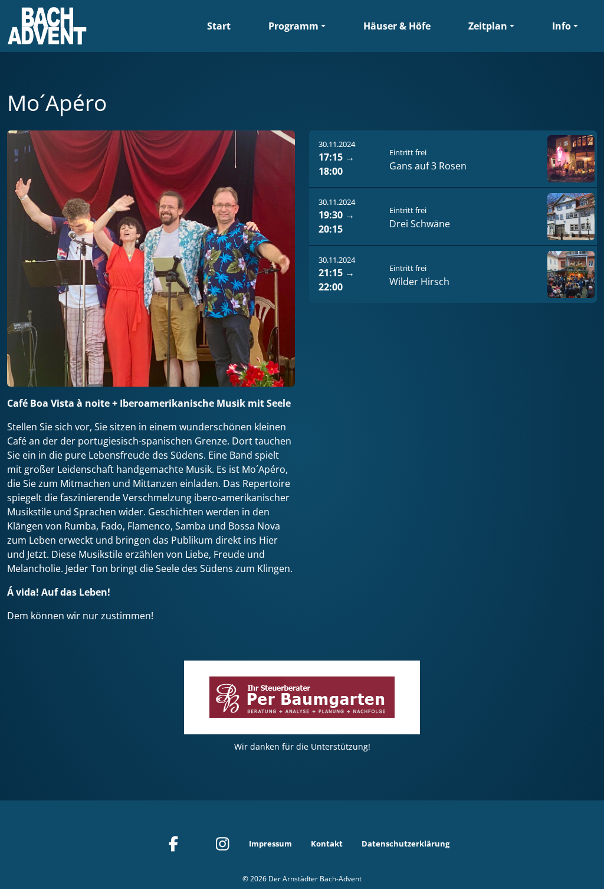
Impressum (270, 843)
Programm (293, 25)
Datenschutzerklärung (405, 843)
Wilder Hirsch (419, 281)
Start (219, 25)
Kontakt (327, 843)
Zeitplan (487, 25)
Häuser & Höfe (397, 25)
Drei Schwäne (419, 223)
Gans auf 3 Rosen (428, 165)
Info (561, 25)
